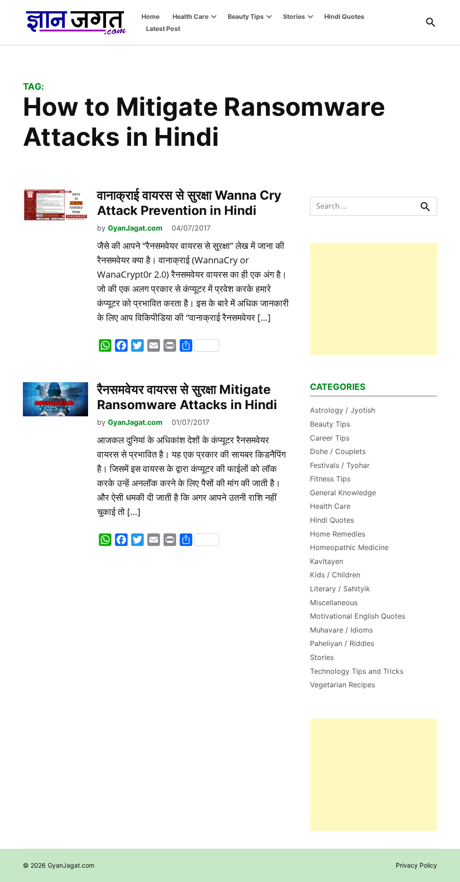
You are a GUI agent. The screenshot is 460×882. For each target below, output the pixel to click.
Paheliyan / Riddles (342, 643)
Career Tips (329, 437)
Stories (294, 16)
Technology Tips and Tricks (356, 671)
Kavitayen (326, 561)
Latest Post (163, 28)
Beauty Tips (246, 16)
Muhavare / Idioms (341, 629)
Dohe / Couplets (338, 451)
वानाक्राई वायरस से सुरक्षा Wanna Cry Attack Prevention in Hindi (189, 203)
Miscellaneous (334, 602)
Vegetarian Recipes (342, 684)
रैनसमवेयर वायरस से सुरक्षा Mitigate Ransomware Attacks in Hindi (187, 397)
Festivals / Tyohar (340, 465)
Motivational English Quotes (357, 615)
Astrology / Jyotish (342, 410)
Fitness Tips (330, 478)
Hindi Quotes (344, 16)
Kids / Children (335, 574)
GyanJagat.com (135, 227)
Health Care (190, 16)
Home (150, 16)
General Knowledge (343, 492)
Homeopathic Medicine (349, 547)
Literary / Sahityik (340, 588)
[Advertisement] (373, 299)
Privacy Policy (416, 865)
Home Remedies (337, 533)
